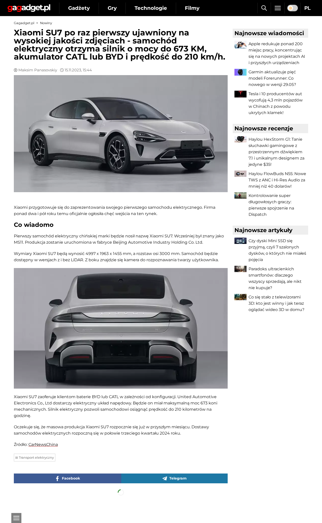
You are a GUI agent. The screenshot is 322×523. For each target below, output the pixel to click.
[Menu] (278, 8)
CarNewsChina (43, 444)
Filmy (192, 8)
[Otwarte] (16, 518)
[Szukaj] (264, 8)
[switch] (292, 8)
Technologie (151, 8)
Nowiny (46, 23)
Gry (112, 8)
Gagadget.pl (24, 23)
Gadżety (79, 8)
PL (307, 8)
